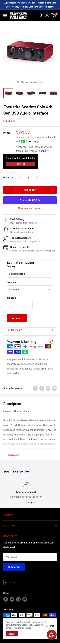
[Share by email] (54, 388)
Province (11, 282)
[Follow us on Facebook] (5, 599)
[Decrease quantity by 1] (19, 177)
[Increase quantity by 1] (37, 177)
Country (11, 266)
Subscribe (14, 566)
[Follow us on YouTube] (24, 599)
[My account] (47, 15)
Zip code (11, 297)
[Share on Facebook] (35, 388)
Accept (11, 633)
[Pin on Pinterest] (41, 388)
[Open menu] (5, 15)
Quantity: (8, 177)
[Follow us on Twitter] (12, 599)
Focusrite (9, 120)
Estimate (17, 318)
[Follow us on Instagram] (18, 599)
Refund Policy (14, 329)
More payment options (30, 208)
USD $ (8, 582)
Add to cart (30, 189)
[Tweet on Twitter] (48, 388)
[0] (54, 15)
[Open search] (40, 15)
